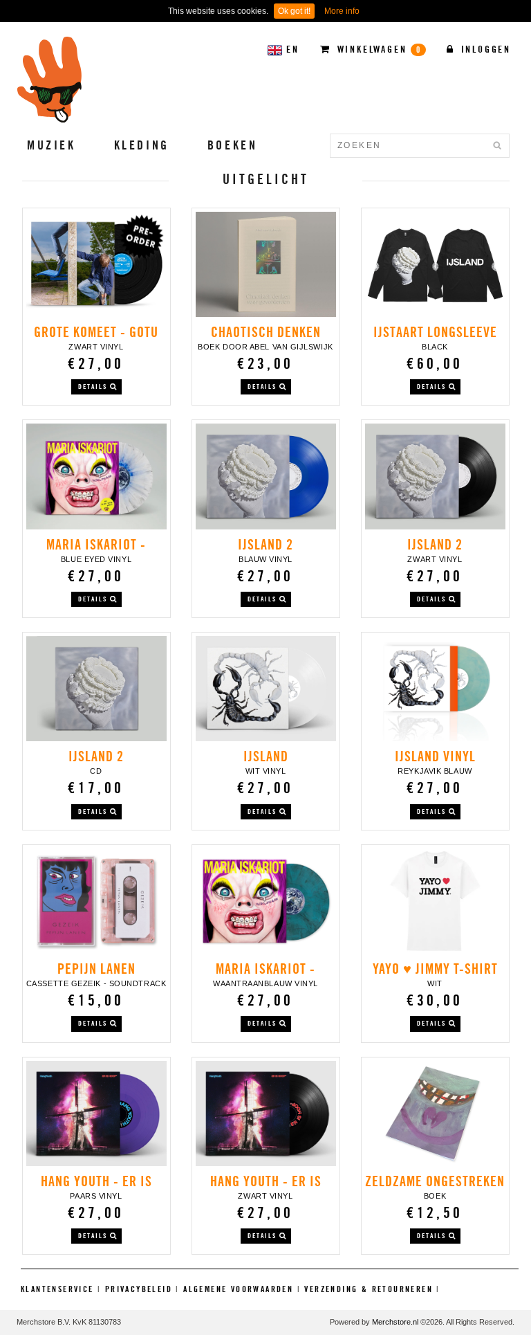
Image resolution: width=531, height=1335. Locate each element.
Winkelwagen (377, 49)
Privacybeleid (138, 1289)
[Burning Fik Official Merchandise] (50, 79)
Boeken (232, 145)
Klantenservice (57, 1289)
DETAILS (94, 386)
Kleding (141, 145)
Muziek (51, 145)
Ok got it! (294, 11)
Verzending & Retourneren (368, 1289)
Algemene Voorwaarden (238, 1289)
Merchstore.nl (395, 1322)
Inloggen (484, 49)
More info (342, 11)
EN (292, 49)
